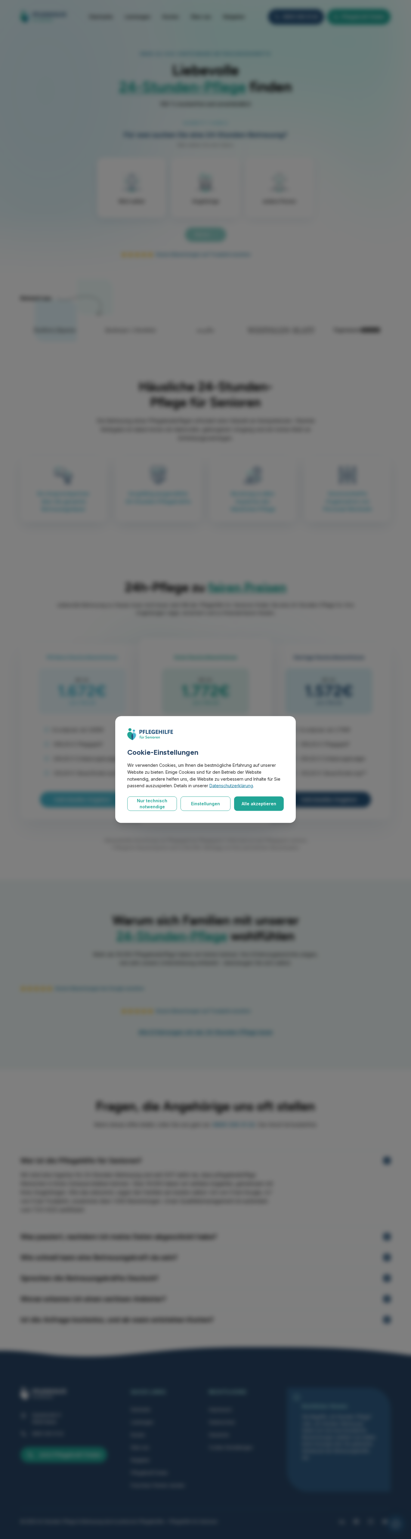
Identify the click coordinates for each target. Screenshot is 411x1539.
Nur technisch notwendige (152, 803)
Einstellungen (205, 803)
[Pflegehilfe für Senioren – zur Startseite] (150, 734)
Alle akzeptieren (259, 803)
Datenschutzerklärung (231, 785)
